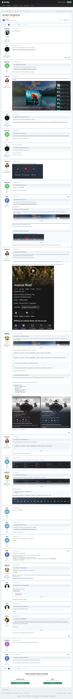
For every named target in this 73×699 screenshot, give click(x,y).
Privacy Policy (28, 696)
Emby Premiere (26, 5)
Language (19, 696)
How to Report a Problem (62, 11)
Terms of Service (38, 696)
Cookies (33, 696)
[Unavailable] (24, 49)
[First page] (3, 24)
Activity (32, 5)
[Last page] (21, 24)
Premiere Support (45, 696)
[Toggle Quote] (13, 64)
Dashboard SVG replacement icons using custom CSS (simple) (22, 578)
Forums (8, 5)
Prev (5, 24)
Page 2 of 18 (25, 24)
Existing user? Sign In (61, 2)
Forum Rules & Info (52, 696)
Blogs (21, 5)
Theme (23, 696)
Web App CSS (14, 20)
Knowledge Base (15, 5)
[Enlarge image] (27, 171)
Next (19, 24)
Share (61, 20)
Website (3, 5)
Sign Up (69, 2)
